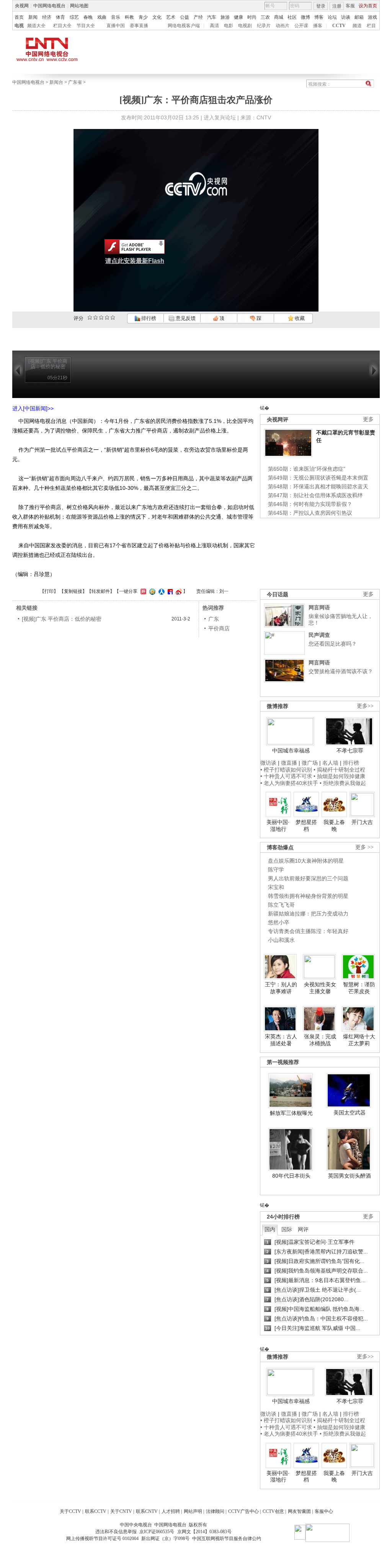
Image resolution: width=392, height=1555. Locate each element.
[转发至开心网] (142, 591)
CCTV (339, 25)
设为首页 (368, 5)
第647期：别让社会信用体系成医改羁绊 (315, 495)
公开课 (301, 25)
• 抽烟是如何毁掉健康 (339, 776)
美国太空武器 (349, 1113)
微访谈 (268, 763)
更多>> (365, 706)
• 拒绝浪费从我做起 (343, 783)
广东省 (75, 82)
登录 (320, 6)
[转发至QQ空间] (151, 591)
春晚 (88, 17)
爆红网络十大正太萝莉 (359, 1039)
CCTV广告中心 (243, 1511)
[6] (101, 317)
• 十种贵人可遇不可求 (287, 776)
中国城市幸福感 (291, 750)
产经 (198, 17)
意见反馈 (185, 318)
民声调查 (319, 635)
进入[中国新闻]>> (33, 408)
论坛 (332, 17)
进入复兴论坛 (220, 117)
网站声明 (193, 1511)
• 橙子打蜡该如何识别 (286, 770)
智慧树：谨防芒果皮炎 (359, 987)
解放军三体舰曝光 (291, 1113)
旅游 (225, 17)
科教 (129, 17)
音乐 (115, 17)
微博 (305, 17)
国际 (286, 1229)
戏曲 (101, 17)
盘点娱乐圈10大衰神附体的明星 (306, 861)
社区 (292, 17)
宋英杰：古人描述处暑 (281, 1039)
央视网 (22, 5)
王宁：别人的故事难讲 (281, 987)
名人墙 (330, 763)
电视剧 (245, 25)
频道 (357, 25)
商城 (278, 17)
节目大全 (86, 25)
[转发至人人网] (161, 591)
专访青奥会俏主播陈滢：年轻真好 (308, 931)
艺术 (170, 17)
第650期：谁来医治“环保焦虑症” (306, 469)
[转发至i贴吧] (169, 591)
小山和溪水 (281, 940)
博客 (318, 17)
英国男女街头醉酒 (349, 1176)
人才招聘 (171, 1511)
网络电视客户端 (184, 25)
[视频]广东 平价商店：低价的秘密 (61, 619)
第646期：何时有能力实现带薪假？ (310, 504)
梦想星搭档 (306, 825)
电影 (228, 25)
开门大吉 (362, 822)
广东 (213, 619)
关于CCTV (70, 1511)
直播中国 (115, 25)
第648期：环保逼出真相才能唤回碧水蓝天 (318, 486)
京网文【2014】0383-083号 (204, 1531)
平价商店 (219, 628)
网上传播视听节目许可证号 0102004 (102, 1538)
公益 (184, 17)
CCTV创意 (273, 1511)
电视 (19, 25)
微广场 (310, 763)
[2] (90, 317)
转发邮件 (100, 591)
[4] (95, 317)
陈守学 (276, 869)
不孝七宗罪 (349, 750)
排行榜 (148, 318)
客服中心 (324, 1511)
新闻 (33, 17)
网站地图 (79, 5)
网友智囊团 (299, 1511)
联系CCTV (95, 1511)
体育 (60, 17)
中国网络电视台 (49, 5)
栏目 (371, 25)
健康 (238, 17)
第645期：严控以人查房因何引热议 (310, 513)
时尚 (251, 17)
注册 (336, 6)
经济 (46, 17)
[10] (113, 317)
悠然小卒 (278, 922)
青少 (143, 17)
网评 (303, 1229)
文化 (157, 17)
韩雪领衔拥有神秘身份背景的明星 (308, 896)
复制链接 (73, 591)
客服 (350, 5)
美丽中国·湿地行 (278, 825)
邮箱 (359, 17)
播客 (317, 25)
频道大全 (36, 25)
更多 (368, 419)
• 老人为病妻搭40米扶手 (289, 783)
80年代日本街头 (291, 1176)
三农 (265, 17)
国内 (270, 1229)
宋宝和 (276, 887)
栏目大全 (62, 25)
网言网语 (319, 607)
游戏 (372, 17)
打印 (49, 591)
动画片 (282, 25)
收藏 (299, 318)
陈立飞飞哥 (281, 905)
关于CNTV (121, 1511)
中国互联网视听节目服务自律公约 (226, 1538)
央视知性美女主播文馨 (320, 987)
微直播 (289, 763)
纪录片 (264, 25)
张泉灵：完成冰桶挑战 (320, 1039)
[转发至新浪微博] (178, 591)
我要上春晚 (334, 825)
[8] (107, 317)
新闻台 (56, 82)
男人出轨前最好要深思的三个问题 (308, 878)
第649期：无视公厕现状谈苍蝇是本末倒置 (318, 478)
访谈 (345, 17)
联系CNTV (147, 1511)
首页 (19, 17)
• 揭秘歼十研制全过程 (339, 770)
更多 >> (364, 847)
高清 (214, 25)
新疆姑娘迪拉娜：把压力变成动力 (308, 913)
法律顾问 (215, 1511)
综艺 (74, 17)
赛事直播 (139, 25)
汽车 (211, 17)
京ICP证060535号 (156, 1531)
